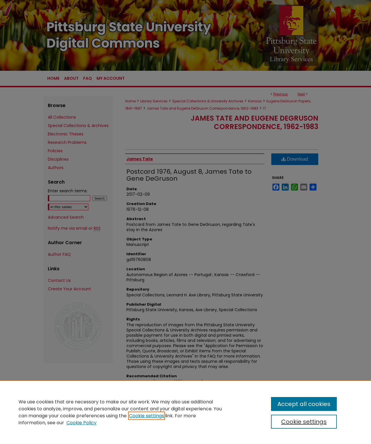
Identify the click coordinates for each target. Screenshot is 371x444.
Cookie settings (146, 415)
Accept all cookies (303, 404)
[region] (185, 412)
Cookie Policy (81, 422)
